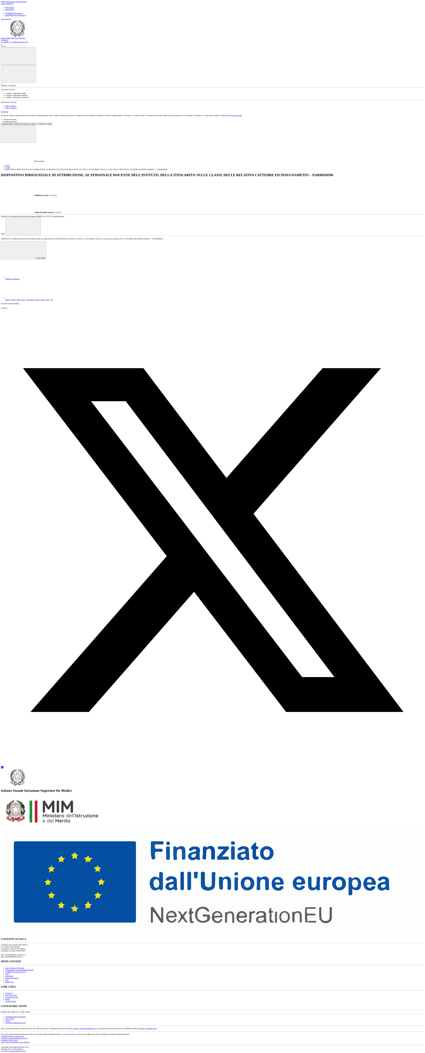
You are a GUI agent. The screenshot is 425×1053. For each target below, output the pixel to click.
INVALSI (8, 993)
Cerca (3, 46)
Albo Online (9, 1019)
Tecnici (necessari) (10, 119)
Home (7, 165)
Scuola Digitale (10, 1001)
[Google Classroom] (2, 768)
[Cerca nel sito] (18, 56)
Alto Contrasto (10, 106)
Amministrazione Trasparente (15, 1017)
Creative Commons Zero (147, 1028)
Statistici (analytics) (10, 122)
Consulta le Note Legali (9, 1040)
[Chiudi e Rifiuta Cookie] (18, 134)
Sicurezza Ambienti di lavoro (15, 1023)
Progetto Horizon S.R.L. (17, 1051)
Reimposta (4, 112)
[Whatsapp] (18, 327)
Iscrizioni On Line (11, 997)
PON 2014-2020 (11, 995)
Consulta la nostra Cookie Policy (12, 1036)
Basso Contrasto (11, 108)
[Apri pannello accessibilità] (2, 84)
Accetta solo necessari (25, 124)
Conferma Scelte (7, 124)
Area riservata (6, 19)
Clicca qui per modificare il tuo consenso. (15, 1042)
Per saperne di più (235, 115)
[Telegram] (20, 768)
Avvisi (7, 167)
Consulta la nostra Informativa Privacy (14, 1038)
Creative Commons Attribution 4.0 (85, 1028)
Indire (7, 999)
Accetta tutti (45, 124)
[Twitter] (212, 751)
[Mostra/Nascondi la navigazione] (18, 74)
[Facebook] (51, 327)
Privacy (8, 1021)
